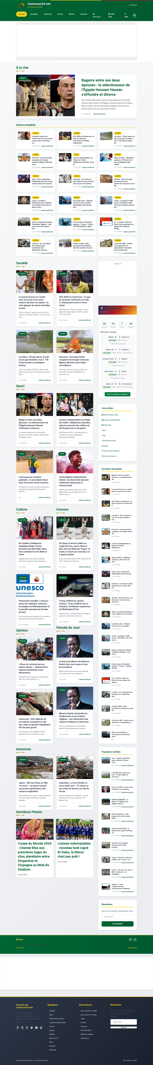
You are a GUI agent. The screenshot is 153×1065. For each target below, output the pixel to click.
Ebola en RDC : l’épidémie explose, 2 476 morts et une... (121, 560)
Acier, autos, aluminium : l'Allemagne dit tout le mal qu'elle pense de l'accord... (42, 181)
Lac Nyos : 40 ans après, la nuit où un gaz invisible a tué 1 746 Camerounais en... (124, 139)
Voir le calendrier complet (117, 394)
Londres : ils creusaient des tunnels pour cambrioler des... (122, 694)
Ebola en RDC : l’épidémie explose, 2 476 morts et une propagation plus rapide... (124, 161)
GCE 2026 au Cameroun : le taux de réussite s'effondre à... (122, 503)
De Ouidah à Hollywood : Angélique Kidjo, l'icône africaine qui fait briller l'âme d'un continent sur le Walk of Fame (33, 549)
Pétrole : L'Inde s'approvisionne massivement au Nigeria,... (121, 887)
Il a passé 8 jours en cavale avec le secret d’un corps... (122, 490)
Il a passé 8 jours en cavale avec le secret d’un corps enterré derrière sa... (42, 139)
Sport (51, 1015)
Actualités (34, 14)
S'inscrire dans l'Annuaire (111, 451)
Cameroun (48, 14)
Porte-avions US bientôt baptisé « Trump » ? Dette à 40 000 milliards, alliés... (83, 224)
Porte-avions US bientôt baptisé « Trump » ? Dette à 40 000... (122, 666)
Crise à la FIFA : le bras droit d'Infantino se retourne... (122, 788)
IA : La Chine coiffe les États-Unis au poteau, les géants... (121, 680)
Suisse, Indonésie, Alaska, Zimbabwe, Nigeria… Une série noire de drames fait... (42, 225)
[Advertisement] (76, 40)
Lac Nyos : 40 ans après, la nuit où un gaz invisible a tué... (122, 517)
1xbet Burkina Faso (109, 441)
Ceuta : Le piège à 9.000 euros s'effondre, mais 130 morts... (122, 638)
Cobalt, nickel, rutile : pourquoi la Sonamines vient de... (122, 708)
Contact (83, 1023)
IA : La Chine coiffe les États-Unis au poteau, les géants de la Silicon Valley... (124, 225)
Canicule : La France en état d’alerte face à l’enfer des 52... (122, 586)
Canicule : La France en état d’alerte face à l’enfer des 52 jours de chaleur (83, 181)
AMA (126, 17)
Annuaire (83, 14)
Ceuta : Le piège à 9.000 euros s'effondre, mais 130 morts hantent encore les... (124, 204)
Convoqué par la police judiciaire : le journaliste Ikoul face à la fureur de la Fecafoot (33, 480)
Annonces (97, 17)
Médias (72, 14)
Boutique (105, 446)
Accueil (21, 14)
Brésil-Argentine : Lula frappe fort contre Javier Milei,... (121, 816)
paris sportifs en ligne (89, 1011)
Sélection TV (53, 1038)
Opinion (52, 1030)
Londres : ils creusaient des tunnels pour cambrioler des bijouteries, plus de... (41, 247)
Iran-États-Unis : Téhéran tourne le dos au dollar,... (121, 625)
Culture (51, 1026)
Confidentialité (86, 1030)
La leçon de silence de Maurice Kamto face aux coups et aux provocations (74, 664)
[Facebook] (17, 1027)
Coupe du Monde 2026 (111, 420)
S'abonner (117, 924)
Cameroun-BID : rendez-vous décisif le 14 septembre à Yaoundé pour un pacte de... (123, 247)
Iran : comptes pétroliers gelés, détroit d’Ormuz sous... (121, 760)
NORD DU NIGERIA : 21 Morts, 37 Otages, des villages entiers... (120, 802)
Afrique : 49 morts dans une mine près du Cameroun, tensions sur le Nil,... (124, 182)
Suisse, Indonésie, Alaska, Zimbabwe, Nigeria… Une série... (121, 652)
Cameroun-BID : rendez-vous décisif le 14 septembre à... (122, 721)
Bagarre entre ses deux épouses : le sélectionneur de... (122, 477)
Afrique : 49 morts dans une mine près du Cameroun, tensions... (122, 600)
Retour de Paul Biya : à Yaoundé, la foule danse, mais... (121, 734)
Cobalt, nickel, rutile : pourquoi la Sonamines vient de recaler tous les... (83, 246)
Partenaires (85, 1038)
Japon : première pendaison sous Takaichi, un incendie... (122, 613)
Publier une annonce (109, 456)
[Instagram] (22, 1027)
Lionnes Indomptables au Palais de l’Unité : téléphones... (121, 546)
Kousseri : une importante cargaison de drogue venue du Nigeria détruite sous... (42, 161)
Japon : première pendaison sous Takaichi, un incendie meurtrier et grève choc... (42, 204)
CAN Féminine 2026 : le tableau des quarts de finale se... (122, 831)
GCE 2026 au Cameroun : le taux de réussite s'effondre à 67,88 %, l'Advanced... (83, 139)
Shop (51, 1042)
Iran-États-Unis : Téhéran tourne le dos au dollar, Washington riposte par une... (83, 204)
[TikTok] (41, 1027)
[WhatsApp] (27, 1027)
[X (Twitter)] (31, 1027)
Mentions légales (87, 1034)
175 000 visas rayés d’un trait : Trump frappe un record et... (121, 775)
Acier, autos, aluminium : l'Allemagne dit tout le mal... (122, 573)
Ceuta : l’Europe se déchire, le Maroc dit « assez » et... (122, 859)
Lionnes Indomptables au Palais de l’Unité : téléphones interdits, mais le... (83, 161)
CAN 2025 (107, 425)
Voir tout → (104, 312)
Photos (60, 14)
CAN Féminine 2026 (110, 415)
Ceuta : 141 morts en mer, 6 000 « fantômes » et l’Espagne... (122, 872)
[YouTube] (36, 1027)
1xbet (104, 430)
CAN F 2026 (111, 15)
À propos (84, 1026)
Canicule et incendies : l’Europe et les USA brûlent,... (120, 845)
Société (52, 1011)
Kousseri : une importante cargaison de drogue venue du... (122, 531)
